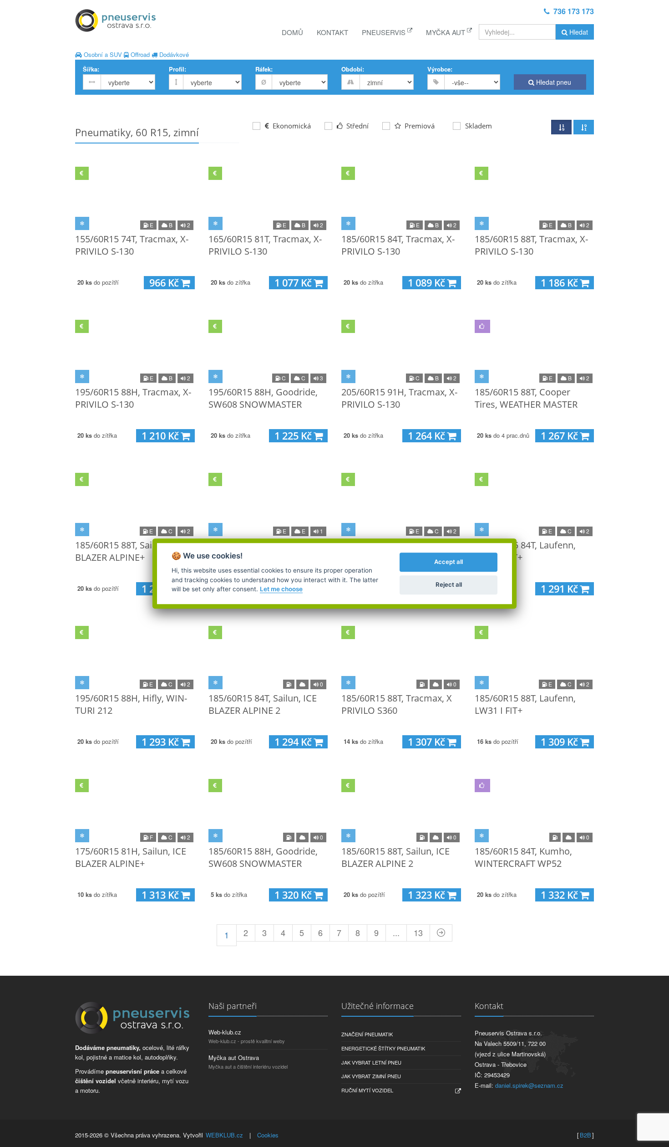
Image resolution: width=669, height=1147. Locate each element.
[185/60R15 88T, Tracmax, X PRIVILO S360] (401, 655)
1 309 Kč (560, 741)
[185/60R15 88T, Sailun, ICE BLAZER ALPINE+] (135, 502)
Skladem (478, 125)
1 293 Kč (161, 741)
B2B (585, 1135)
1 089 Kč (427, 282)
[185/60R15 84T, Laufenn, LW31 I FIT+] (534, 502)
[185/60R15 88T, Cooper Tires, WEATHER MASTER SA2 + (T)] (534, 349)
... (396, 932)
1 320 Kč (294, 894)
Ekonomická (291, 125)
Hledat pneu (552, 82)
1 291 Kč (560, 588)
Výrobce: (439, 69)
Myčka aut (446, 32)
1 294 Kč (294, 741)
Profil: (177, 69)
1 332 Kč (560, 894)
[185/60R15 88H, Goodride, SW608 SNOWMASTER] (268, 808)
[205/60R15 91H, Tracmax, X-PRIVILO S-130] (401, 349)
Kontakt (332, 32)
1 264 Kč (427, 435)
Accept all (448, 561)
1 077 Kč (294, 282)
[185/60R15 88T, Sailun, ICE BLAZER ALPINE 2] (401, 808)
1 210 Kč (161, 435)
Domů (292, 32)
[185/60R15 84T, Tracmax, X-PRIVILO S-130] (401, 196)
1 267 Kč (560, 435)
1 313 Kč (161, 894)
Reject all (449, 584)
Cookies (268, 1135)
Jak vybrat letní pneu (371, 1062)
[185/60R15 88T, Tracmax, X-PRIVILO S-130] (534, 196)
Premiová (419, 125)
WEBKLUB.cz (224, 1135)
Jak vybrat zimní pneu (371, 1076)
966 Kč (165, 282)
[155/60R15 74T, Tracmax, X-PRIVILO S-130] (135, 196)
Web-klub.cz (224, 1032)
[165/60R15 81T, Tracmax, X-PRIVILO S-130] (268, 196)
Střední (357, 125)
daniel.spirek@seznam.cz (529, 1085)
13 (418, 932)
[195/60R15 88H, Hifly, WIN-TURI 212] (135, 655)
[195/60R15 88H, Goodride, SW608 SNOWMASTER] (268, 349)
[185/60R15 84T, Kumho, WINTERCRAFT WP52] (534, 808)
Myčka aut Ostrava (233, 1057)
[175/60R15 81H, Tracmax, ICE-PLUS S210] (401, 502)
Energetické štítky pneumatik (383, 1048)
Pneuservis (384, 32)
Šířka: (91, 69)
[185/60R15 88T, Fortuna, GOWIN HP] (268, 502)
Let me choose (281, 589)
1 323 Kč (427, 894)
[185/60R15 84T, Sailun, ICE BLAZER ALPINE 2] (268, 655)
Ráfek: (264, 69)
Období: (352, 69)
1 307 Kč (427, 741)
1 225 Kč (294, 435)
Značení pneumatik (367, 1034)
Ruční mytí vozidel (367, 1090)
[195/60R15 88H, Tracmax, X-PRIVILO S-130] (135, 349)
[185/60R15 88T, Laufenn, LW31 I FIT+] (534, 655)
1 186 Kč (560, 282)
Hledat (578, 31)
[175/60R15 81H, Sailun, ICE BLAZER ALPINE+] (135, 808)
